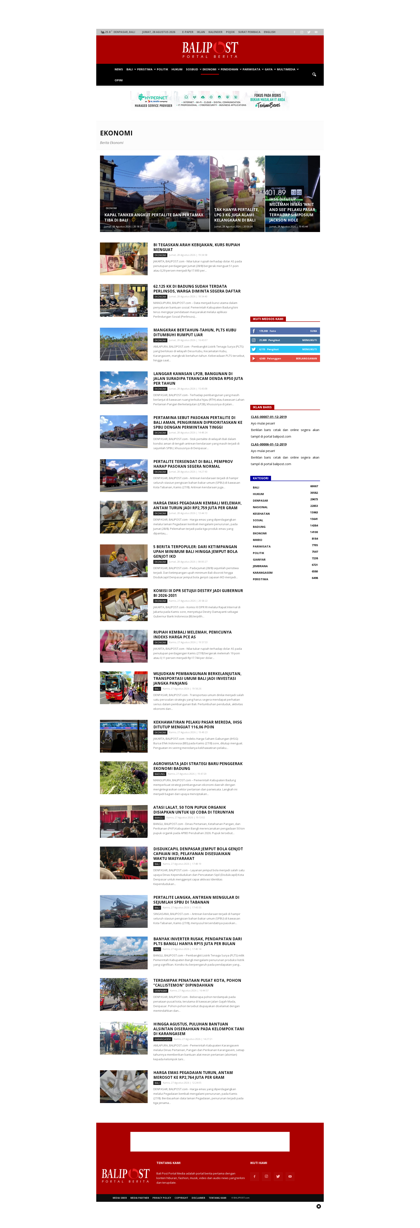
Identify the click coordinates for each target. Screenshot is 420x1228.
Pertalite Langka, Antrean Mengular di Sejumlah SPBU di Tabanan (196, 900)
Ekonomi (209, 69)
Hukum (177, 69)
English (269, 32)
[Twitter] (309, 32)
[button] (314, 74)
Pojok (230, 32)
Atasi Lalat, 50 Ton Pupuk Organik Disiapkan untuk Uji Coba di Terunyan (193, 810)
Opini (119, 80)
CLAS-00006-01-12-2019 (269, 417)
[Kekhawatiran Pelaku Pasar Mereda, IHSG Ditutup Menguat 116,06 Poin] (124, 736)
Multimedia (286, 69)
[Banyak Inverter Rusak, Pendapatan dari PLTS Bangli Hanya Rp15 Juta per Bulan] (124, 953)
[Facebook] (294, 32)
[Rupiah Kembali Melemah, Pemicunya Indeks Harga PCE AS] (124, 646)
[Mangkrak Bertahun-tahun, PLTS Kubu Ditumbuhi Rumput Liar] (124, 344)
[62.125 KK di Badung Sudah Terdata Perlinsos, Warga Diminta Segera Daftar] (124, 300)
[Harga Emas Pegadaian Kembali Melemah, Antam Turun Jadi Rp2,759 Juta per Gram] (124, 517)
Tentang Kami (217, 1197)
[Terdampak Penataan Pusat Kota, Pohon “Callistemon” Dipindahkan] (124, 994)
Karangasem (163, 1039)
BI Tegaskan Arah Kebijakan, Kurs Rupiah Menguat (196, 247)
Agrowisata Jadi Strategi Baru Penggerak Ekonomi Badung (198, 766)
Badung (160, 774)
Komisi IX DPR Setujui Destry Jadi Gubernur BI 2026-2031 (198, 593)
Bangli (159, 817)
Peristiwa (144, 69)
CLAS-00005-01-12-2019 (269, 444)
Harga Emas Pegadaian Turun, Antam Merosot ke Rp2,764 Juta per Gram (193, 1075)
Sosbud (192, 69)
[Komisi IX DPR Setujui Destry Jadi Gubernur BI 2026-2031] (124, 604)
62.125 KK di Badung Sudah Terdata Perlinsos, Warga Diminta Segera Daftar (197, 289)
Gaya (269, 69)
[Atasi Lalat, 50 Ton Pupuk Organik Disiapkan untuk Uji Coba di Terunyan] (124, 821)
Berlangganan (306, 358)
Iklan (201, 32)
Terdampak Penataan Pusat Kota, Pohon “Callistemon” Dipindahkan (197, 983)
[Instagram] (301, 32)
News (119, 69)
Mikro (257, 540)
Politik (162, 69)
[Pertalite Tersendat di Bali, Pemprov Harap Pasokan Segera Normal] (124, 475)
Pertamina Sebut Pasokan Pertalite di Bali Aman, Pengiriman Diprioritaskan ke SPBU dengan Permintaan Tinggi (197, 422)
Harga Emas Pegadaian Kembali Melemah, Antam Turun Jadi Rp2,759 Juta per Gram (197, 505)
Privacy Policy (161, 1197)
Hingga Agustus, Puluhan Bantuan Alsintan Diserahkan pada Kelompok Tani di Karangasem (198, 1029)
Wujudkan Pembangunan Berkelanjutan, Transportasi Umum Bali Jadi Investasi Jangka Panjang (197, 678)
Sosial (258, 520)
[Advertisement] (210, 14)
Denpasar (161, 990)
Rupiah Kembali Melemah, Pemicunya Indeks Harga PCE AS (192, 634)
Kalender (215, 32)
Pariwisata (251, 69)
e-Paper (187, 32)
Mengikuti (309, 340)
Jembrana (260, 566)
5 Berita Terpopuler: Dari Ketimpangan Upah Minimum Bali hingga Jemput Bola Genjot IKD (195, 551)
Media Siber (120, 1197)
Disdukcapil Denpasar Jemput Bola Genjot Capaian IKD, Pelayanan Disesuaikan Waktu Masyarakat (198, 853)
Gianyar (259, 559)
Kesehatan (261, 514)
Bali (129, 69)
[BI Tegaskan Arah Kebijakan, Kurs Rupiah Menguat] (124, 258)
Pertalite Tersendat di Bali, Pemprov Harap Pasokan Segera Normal (193, 464)
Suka (313, 331)
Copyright (181, 1197)
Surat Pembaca (249, 32)
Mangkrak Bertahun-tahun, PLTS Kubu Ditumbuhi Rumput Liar (194, 332)
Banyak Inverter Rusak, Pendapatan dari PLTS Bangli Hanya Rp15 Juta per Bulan (197, 941)
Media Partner (139, 1197)
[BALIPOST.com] (210, 50)
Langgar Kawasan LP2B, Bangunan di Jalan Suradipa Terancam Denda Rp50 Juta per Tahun (198, 378)
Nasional (260, 507)
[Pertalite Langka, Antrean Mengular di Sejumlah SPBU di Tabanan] (124, 911)
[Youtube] (316, 32)
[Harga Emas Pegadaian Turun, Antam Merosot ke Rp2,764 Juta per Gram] (124, 1086)
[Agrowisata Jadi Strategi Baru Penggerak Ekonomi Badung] (124, 777)
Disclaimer (198, 1197)
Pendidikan (229, 69)
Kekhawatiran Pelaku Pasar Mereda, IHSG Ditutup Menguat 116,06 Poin (197, 724)
